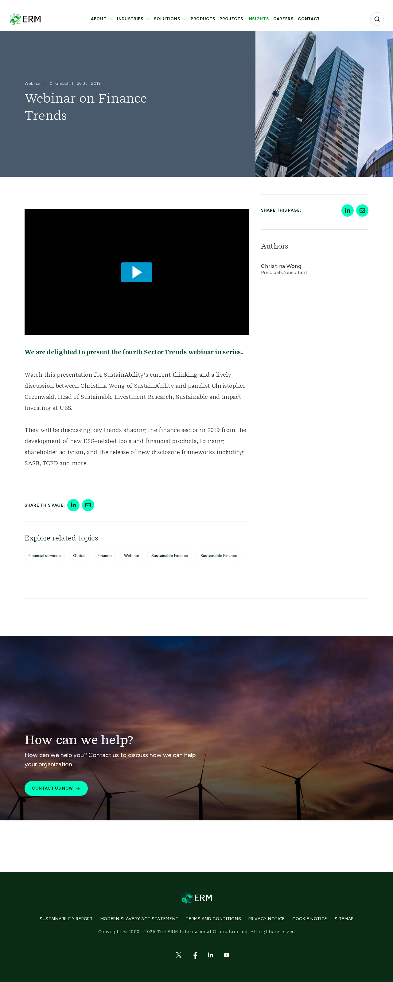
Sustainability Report (66, 918)
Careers (283, 19)
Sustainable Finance (169, 555)
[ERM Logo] (25, 19)
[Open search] (377, 19)
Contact (309, 19)
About (98, 19)
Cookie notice (309, 918)
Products (203, 19)
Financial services (45, 555)
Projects (231, 19)
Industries (130, 19)
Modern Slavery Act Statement (139, 918)
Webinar (131, 555)
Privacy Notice (266, 918)
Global (79, 555)
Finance (105, 555)
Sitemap (344, 918)
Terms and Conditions (213, 918)
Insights (258, 19)
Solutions (167, 19)
